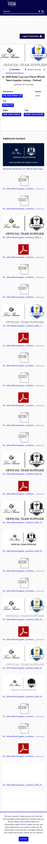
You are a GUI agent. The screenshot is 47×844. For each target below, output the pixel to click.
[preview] (40, 189)
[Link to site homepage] (11, 6)
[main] (23, 421)
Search (42, 11)
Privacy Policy (14, 822)
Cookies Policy (30, 822)
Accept (23, 839)
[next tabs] (44, 69)
